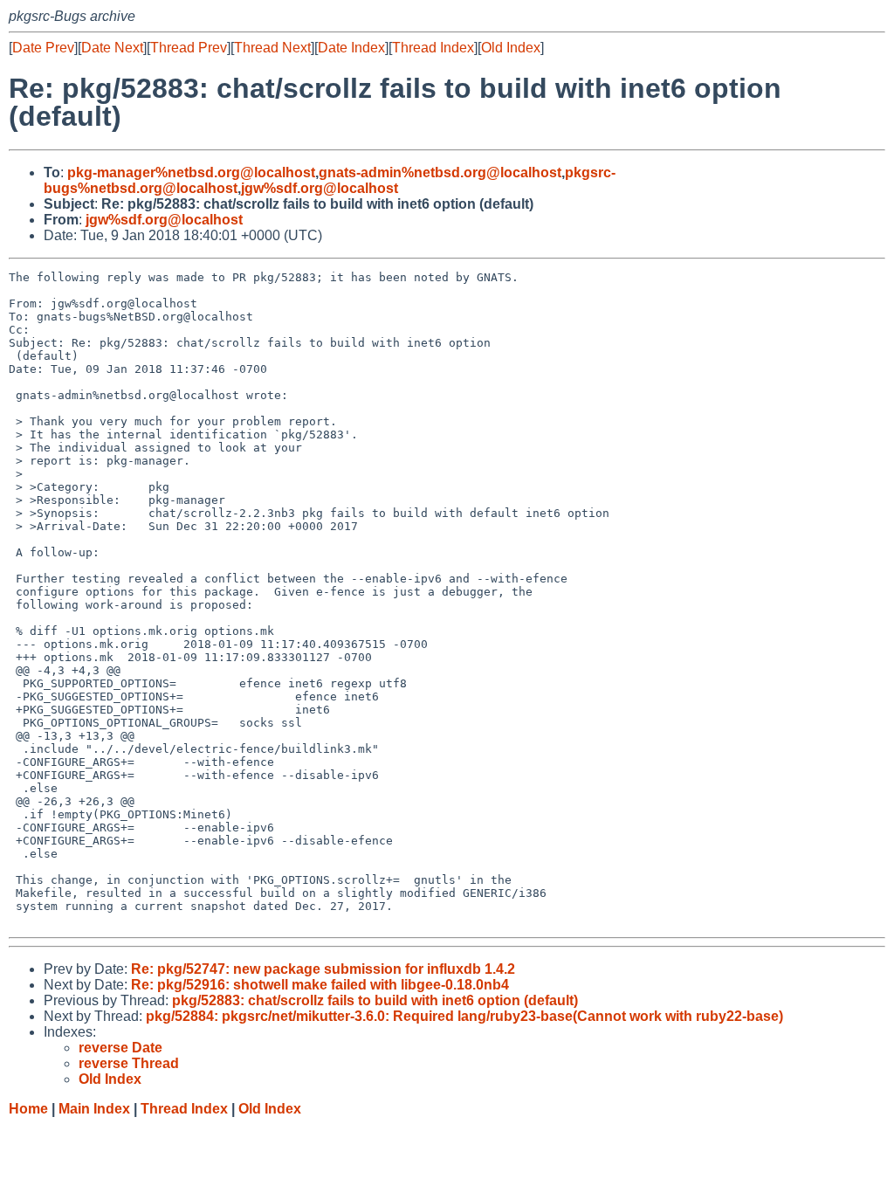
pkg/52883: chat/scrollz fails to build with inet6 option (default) (375, 1000)
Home (28, 1108)
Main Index (94, 1108)
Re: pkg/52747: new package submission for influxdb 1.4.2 (323, 969)
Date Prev (43, 47)
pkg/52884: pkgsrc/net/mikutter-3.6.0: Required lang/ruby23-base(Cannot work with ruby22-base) (464, 1016)
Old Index (510, 47)
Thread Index (433, 47)
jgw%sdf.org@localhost (319, 188)
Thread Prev (188, 47)
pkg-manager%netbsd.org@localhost (191, 172)
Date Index (351, 47)
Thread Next (272, 47)
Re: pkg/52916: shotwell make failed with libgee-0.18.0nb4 (320, 984)
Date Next (112, 47)
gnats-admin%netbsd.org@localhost (440, 172)
